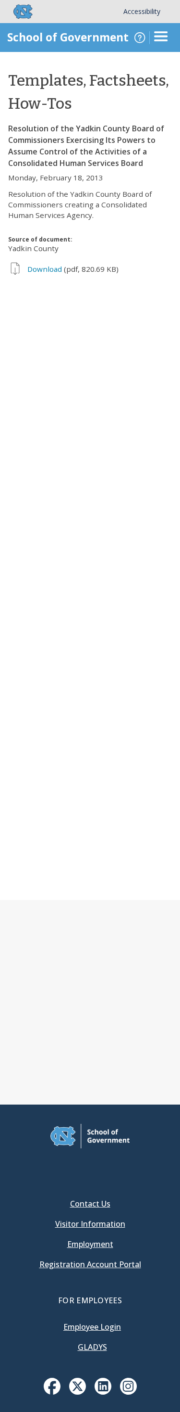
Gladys (92, 1347)
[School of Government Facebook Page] (52, 1392)
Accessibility (141, 11)
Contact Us (90, 1203)
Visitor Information (90, 1224)
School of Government (68, 37)
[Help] (139, 37)
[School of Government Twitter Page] (77, 1392)
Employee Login (92, 1327)
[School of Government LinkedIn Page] (103, 1392)
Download (44, 269)
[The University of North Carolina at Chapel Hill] (17, 11)
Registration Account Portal (90, 1264)
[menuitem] (52, 1386)
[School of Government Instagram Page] (128, 1392)
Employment (90, 1244)
